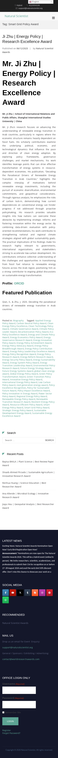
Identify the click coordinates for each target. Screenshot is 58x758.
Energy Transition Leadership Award (24, 364)
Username (13, 683)
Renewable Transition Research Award (25, 400)
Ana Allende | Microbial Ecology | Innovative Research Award (25, 495)
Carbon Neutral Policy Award (31, 323)
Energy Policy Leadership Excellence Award (32, 351)
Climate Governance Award (24, 328)
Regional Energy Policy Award (32, 396)
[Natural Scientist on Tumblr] (27, 592)
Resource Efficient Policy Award (26, 404)
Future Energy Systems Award (17, 371)
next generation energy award (32, 385)
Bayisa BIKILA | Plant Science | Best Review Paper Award (28, 463)
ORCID (19, 283)
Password (13, 698)
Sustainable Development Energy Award (24, 412)
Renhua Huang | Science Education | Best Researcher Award (24, 484)
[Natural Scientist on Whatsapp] (5, 600)
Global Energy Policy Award (24, 373)
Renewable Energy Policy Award (18, 399)
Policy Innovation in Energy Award (19, 393)
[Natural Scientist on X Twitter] (20, 592)
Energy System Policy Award (24, 362)
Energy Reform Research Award (36, 356)
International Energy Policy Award (19, 382)
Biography (18, 320)
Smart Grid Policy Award (36, 407)
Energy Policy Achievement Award (34, 342)
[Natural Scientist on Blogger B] (35, 592)
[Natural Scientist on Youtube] (13, 592)
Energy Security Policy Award (17, 359)
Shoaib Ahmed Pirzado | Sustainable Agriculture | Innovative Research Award (28, 474)
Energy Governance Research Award (26, 339)
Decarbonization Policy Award (33, 331)
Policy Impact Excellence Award (33, 390)
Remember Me (13, 712)
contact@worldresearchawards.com (20, 659)
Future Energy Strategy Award (35, 368)
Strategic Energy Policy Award (17, 410)
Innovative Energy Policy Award (26, 379)
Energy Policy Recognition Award (19, 354)
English (35, 2)
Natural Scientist (16, 16)
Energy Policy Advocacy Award (17, 345)
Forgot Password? (11, 733)
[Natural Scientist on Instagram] (42, 592)
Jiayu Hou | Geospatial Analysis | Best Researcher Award (28, 506)
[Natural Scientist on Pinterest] (49, 592)
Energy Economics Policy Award (26, 337)
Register (6, 730)
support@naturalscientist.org (17, 647)
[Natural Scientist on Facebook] (5, 592)
